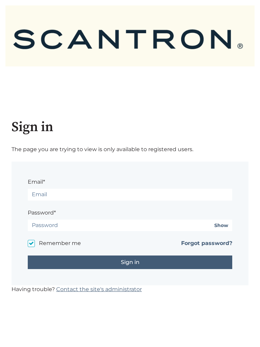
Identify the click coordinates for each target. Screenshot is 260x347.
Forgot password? (206, 243)
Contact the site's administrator (99, 289)
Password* (42, 212)
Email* (36, 182)
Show (221, 225)
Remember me (60, 243)
